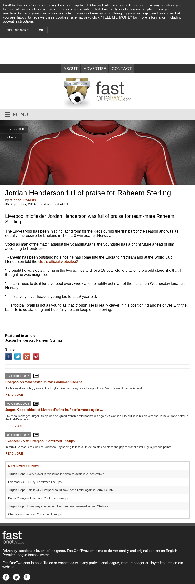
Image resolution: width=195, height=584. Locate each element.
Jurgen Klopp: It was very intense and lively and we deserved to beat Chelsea (58, 506)
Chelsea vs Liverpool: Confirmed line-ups (35, 514)
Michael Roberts (23, 200)
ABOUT (70, 68)
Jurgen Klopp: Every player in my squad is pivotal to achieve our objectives (56, 474)
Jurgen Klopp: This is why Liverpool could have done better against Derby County (60, 490)
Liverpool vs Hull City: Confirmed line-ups (35, 482)
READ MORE (14, 394)
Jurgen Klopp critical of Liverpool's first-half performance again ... (54, 410)
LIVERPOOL (15, 129)
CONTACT (122, 68)
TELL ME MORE (18, 30)
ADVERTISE (95, 68)
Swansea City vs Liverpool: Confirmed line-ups (40, 441)
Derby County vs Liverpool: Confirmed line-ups (38, 498)
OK (41, 30)
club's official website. (56, 262)
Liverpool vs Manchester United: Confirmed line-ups (43, 382)
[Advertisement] (97, 322)
